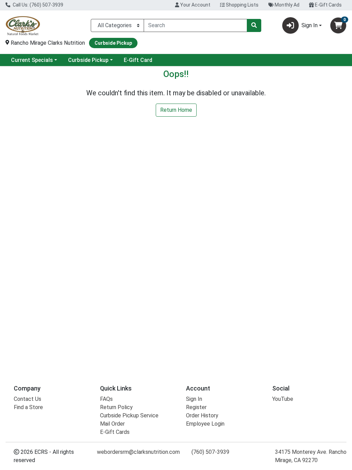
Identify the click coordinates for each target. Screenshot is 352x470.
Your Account (194, 5)
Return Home (176, 110)
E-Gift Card (138, 60)
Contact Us (27, 399)
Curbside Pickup (88, 60)
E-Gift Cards (328, 5)
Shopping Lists (241, 5)
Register (196, 407)
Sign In (194, 399)
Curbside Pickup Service (129, 415)
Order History (202, 415)
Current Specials (32, 60)
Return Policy (116, 407)
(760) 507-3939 (210, 452)
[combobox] (195, 25)
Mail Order (112, 423)
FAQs (106, 399)
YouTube (282, 399)
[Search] (254, 25)
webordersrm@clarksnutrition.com (138, 452)
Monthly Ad (286, 5)
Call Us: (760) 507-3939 (37, 5)
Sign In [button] (309, 25)
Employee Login (205, 423)
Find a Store (28, 407)
